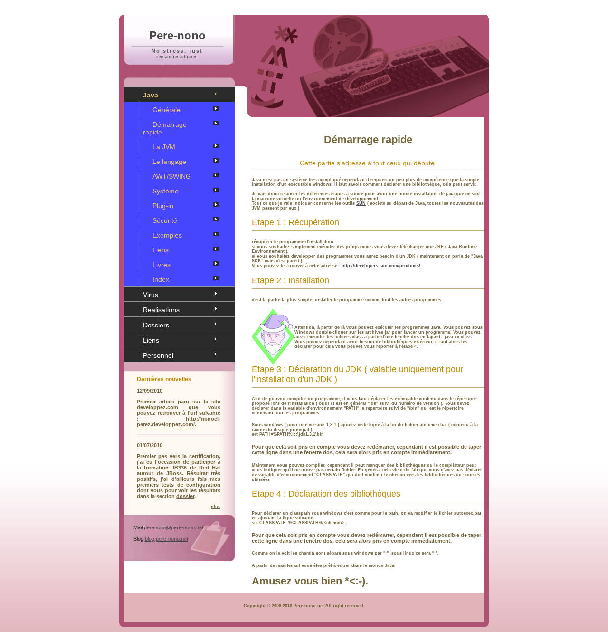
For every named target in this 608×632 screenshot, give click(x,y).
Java (150, 95)
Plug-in (162, 206)
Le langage (169, 161)
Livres (161, 264)
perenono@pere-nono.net (173, 527)
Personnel (158, 355)
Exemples (167, 235)
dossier (185, 496)
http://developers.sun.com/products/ (380, 265)
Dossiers (156, 325)
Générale (166, 110)
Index (160, 279)
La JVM (163, 147)
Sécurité (164, 220)
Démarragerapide (165, 128)
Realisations (161, 310)
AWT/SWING (171, 176)
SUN (361, 203)
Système (165, 191)
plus (215, 506)
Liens (160, 250)
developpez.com (157, 407)
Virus (150, 294)
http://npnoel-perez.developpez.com (178, 421)
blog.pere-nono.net (166, 539)
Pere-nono (177, 35)
